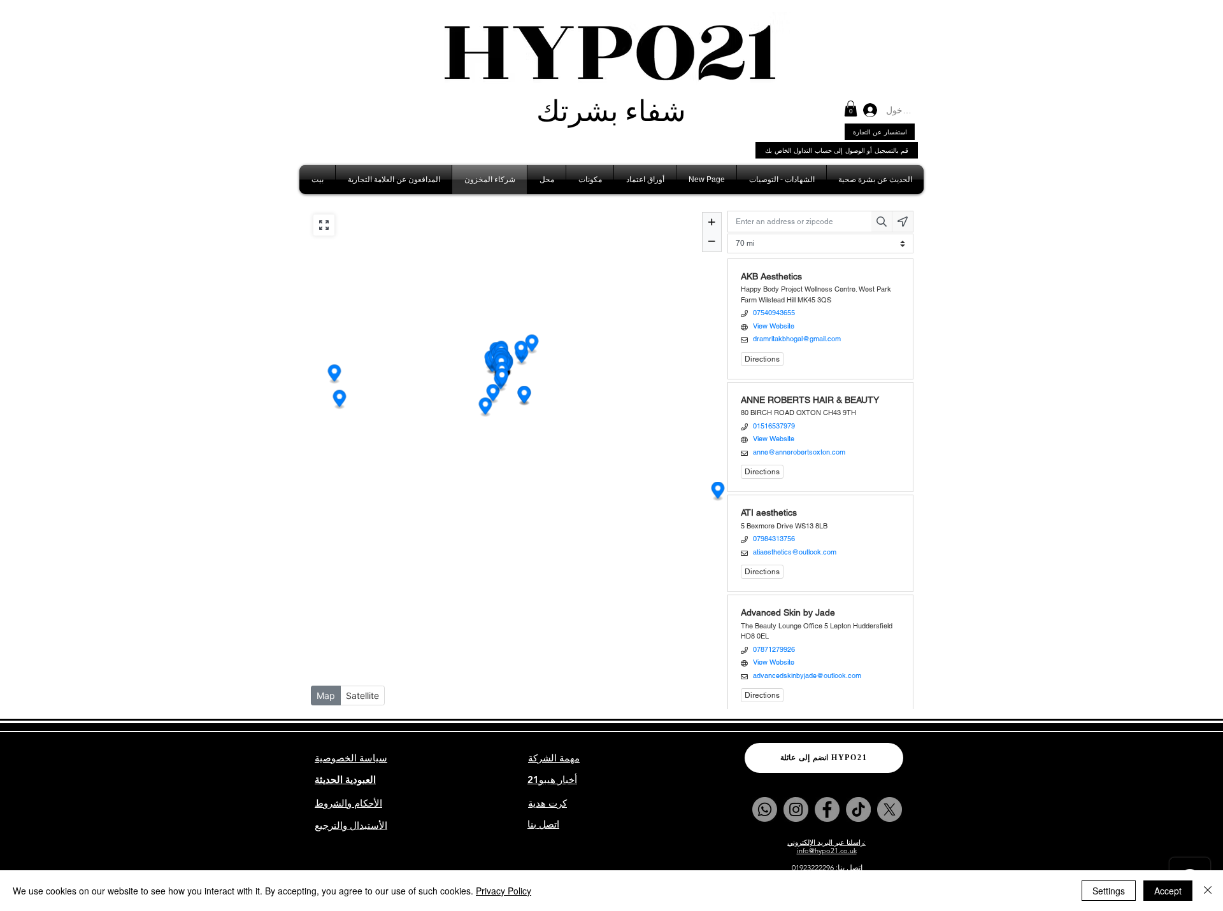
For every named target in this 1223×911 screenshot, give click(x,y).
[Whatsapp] (764, 809)
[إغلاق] (1207, 890)
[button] (850, 109)
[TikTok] (858, 809)
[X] (889, 809)
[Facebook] (827, 809)
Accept (1168, 890)
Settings (1108, 890)
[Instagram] (795, 809)
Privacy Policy (503, 890)
